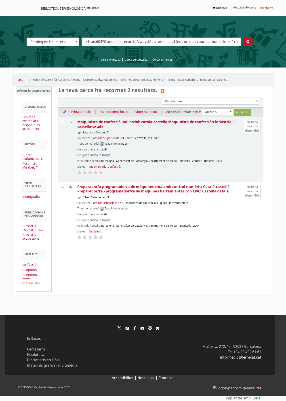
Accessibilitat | (124, 378)
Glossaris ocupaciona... (32, 236)
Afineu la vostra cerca (33, 91)
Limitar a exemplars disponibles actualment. (31, 123)
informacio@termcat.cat (240, 357)
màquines (29, 269)
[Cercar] (248, 42)
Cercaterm (36, 349)
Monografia (31, 196)
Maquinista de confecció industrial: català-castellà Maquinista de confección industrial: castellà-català (155, 124)
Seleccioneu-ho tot (115, 112)
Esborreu (269, 8)
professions (31, 283)
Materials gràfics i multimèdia (52, 365)
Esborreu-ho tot (145, 112)
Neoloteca (35, 354)
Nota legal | (147, 378)
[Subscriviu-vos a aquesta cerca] (162, 91)
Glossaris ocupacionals (104, 138)
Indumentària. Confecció (104, 167)
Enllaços (34, 338)
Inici (20, 80)
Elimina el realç (79, 112)
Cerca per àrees (162, 60)
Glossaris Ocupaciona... (32, 228)
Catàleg (17, 8)
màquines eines (29, 276)
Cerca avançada (111, 60)
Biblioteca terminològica (63, 8)
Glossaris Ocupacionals (105, 203)
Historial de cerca (244, 8)
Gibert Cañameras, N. (33, 157)
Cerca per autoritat (136, 60)
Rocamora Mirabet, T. (30, 165)
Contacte (166, 378)
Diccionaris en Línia (43, 360)
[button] (94, 8)
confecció (29, 264)
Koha (256, 398)
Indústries (95, 232)
